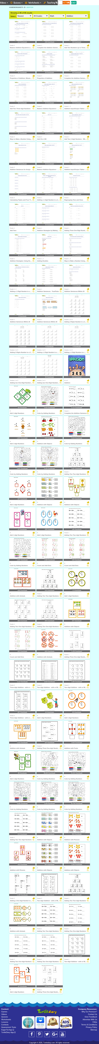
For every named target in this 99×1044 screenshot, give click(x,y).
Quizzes (17, 2)
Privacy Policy (91, 1027)
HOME (11, 7)
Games (4, 1012)
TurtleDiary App (7, 1032)
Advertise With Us (90, 1019)
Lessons (4, 1022)
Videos (4, 1014)
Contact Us (92, 1014)
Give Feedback (91, 1017)
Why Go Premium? (89, 1012)
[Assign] (33, 47)
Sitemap (93, 1030)
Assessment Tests (8, 1027)
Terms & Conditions (89, 1025)
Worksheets (34, 2)
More (70, 2)
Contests (5, 1025)
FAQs (95, 1022)
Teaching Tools (54, 2)
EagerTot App (7, 1030)
